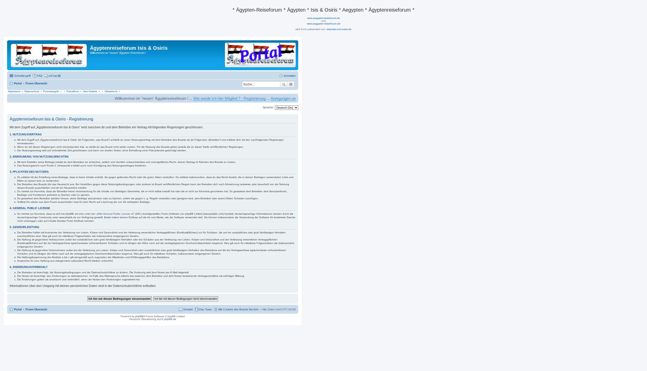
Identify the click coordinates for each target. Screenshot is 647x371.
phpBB (139, 316)
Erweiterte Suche (291, 84)
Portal (18, 83)
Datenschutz (32, 91)
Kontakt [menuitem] (188, 309)
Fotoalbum (72, 91)
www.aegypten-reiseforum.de (323, 23)
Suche (284, 84)
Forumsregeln (51, 91)
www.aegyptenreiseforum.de (323, 18)
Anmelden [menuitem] (290, 75)
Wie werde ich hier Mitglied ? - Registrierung (217, 98)
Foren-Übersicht (36, 309)
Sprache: (268, 107)
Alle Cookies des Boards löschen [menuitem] (238, 309)
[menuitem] (52, 76)
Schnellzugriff (22, 75)
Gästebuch (111, 91)
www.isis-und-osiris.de (339, 29)
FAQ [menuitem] (39, 75)
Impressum (14, 91)
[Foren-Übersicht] (49, 54)
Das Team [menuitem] (205, 309)
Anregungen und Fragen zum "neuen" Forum (295, 98)
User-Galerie (90, 91)
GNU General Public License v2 (115, 213)
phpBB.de (170, 319)
